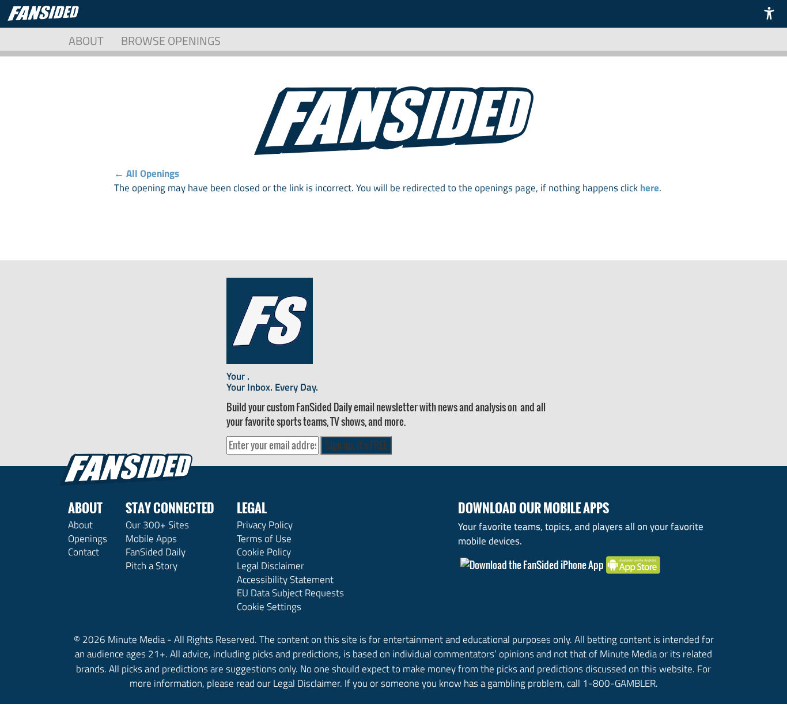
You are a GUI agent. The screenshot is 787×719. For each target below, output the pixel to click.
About (86, 41)
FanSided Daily (156, 551)
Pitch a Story (151, 565)
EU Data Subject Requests (290, 592)
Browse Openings (171, 41)
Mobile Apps (151, 538)
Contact (83, 551)
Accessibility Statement (285, 579)
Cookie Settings (269, 606)
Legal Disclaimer (270, 565)
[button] (769, 13)
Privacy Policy (265, 524)
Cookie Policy (264, 551)
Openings (87, 538)
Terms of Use (264, 538)
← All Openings (146, 173)
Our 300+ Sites (157, 524)
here (649, 187)
